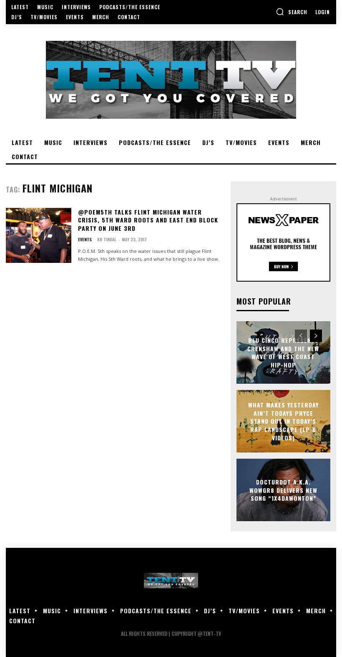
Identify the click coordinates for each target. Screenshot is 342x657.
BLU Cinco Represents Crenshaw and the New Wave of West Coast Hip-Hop (283, 352)
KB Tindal (106, 239)
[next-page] (316, 336)
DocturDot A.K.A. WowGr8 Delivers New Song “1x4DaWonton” (283, 489)
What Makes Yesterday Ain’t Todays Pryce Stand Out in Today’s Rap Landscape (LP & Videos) (283, 421)
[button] (291, 11)
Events (85, 239)
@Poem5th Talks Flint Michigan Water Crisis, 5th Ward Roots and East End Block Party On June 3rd (148, 219)
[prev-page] (301, 336)
